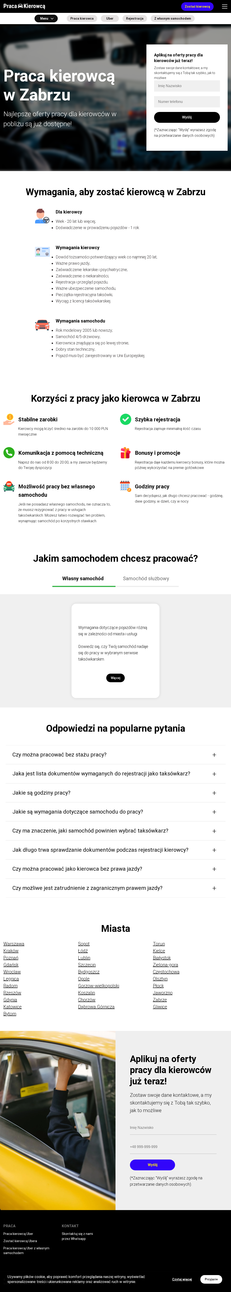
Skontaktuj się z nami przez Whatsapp (77, 1236)
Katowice (12, 1006)
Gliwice (160, 1006)
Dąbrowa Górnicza (96, 1006)
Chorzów (86, 999)
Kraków (10, 950)
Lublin (84, 957)
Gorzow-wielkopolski (98, 985)
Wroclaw (12, 971)
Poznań (10, 957)
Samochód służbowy (146, 578)
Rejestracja (134, 18)
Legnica (11, 978)
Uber (109, 18)
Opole (84, 978)
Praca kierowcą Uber (18, 1234)
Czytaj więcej (182, 1279)
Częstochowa (166, 971)
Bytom (9, 1013)
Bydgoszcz (88, 971)
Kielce (159, 950)
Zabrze (160, 999)
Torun (159, 943)
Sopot (84, 943)
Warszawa (13, 943)
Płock (158, 985)
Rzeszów (12, 992)
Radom (10, 985)
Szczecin (87, 964)
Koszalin (86, 992)
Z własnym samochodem (172, 18)
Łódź (83, 950)
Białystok (162, 957)
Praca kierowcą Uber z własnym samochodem (26, 1250)
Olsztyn (160, 978)
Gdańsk (10, 964)
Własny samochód (83, 578)
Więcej (115, 678)
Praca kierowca (82, 18)
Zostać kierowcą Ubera (20, 1241)
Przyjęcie (211, 1279)
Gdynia (10, 999)
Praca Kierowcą (24, 6)
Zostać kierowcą (197, 6)
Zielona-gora (165, 964)
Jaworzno (163, 992)
